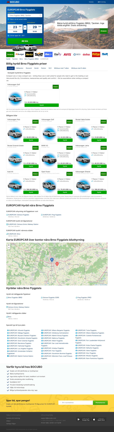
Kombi (36, 68)
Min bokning (102, 2)
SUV (50, 68)
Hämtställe (11, 12)
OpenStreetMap (103, 284)
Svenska (91, 2)
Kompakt (11, 68)
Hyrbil (42, 105)
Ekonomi (29, 68)
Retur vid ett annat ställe (18, 19)
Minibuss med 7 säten (61, 68)
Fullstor (43, 68)
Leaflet (96, 284)
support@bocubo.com (48, 418)
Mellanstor (19, 68)
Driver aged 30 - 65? (17, 35)
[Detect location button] (40, 15)
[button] (52, 260)
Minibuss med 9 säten (78, 68)
